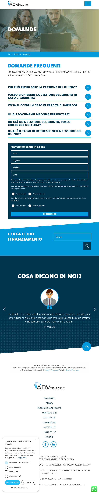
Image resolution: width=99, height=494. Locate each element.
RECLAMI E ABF (49, 418)
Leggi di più (22, 458)
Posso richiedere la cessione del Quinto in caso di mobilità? (42, 96)
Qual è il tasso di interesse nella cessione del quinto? (45, 133)
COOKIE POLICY (49, 432)
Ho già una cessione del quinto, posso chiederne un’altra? (39, 124)
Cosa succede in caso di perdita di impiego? (43, 105)
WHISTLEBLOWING (49, 413)
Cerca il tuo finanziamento (25, 236)
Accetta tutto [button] (12, 482)
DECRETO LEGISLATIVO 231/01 (49, 408)
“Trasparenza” (55, 370)
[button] (20, 487)
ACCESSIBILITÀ (50, 427)
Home (16, 54)
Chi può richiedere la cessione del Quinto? (42, 87)
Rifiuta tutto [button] (29, 482)
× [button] (36, 440)
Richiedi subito (49, 214)
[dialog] (20, 464)
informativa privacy (56, 180)
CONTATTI (49, 437)
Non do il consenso (39, 194)
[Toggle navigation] (87, 3)
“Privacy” (46, 370)
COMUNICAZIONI (49, 422)
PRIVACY (49, 403)
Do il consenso (21, 194)
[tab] (49, 87)
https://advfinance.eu (71, 370)
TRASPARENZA (50, 398)
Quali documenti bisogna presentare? (39, 114)
